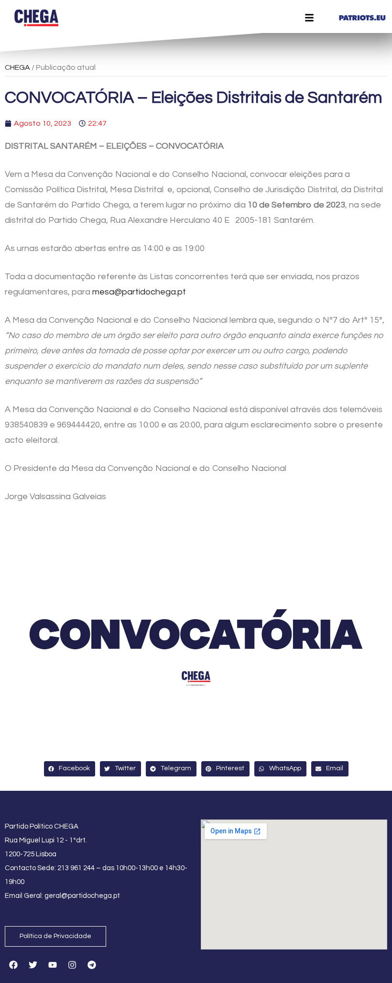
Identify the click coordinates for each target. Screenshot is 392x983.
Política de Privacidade (55, 936)
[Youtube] (52, 964)
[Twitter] (33, 964)
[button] (69, 768)
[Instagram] (72, 964)
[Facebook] (13, 964)
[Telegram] (91, 964)
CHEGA (17, 67)
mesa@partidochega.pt (139, 291)
